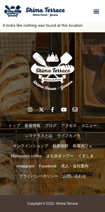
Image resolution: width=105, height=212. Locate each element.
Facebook (48, 166)
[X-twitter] (41, 109)
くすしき (86, 156)
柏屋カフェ (82, 145)
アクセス (69, 125)
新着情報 (32, 125)
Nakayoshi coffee (26, 156)
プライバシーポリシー (38, 176)
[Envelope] (75, 109)
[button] (96, 11)
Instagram (25, 166)
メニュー (89, 125)
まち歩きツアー (60, 156)
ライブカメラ (68, 135)
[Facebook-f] (52, 109)
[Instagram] (30, 109)
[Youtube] (63, 109)
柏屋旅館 (60, 145)
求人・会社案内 (74, 166)
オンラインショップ (30, 145)
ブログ (51, 125)
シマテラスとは (38, 135)
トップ (14, 125)
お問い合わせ (74, 176)
